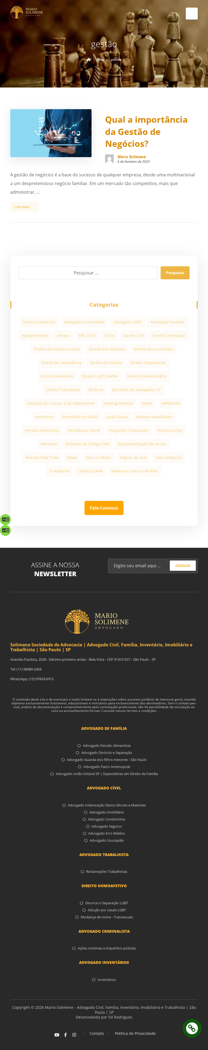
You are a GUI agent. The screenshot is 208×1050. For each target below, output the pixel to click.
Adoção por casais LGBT (107, 910)
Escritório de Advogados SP (136, 389)
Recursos (49, 443)
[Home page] (89, 59)
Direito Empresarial (148, 362)
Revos (72, 457)
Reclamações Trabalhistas (106, 871)
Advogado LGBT (127, 322)
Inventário (44, 416)
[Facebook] (65, 1034)
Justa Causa (117, 416)
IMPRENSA (170, 403)
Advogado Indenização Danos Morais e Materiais (107, 805)
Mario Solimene (132, 156)
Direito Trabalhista (63, 389)
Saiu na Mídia (98, 457)
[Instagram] (74, 1034)
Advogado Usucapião (107, 840)
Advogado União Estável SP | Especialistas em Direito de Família (107, 773)
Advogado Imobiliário (106, 812)
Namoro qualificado (154, 416)
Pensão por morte (84, 430)
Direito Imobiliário (57, 376)
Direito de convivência (61, 362)
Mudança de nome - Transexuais (107, 917)
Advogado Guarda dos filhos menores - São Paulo (107, 759)
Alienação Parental (167, 322)
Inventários (107, 979)
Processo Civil (170, 430)
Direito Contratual (169, 335)
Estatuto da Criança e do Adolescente (61, 403)
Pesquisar (175, 272)
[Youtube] (57, 1034)
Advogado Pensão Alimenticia (107, 745)
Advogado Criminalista (84, 322)
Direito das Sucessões (153, 349)
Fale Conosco (104, 508)
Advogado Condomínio (106, 819)
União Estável (90, 471)
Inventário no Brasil (80, 416)
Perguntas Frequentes (129, 430)
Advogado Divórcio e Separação (106, 752)
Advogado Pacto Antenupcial (106, 766)
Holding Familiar (118, 403)
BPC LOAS (87, 335)
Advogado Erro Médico (106, 833)
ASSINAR (182, 565)
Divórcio (96, 389)
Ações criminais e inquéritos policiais (107, 948)
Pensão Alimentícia (42, 430)
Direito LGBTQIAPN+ (100, 376)
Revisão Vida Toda (41, 457)
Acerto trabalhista (39, 322)
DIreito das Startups (107, 349)
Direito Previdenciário (146, 376)
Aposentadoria (35, 335)
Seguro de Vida (133, 457)
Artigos (63, 335)
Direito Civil (133, 335)
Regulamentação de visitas (142, 443)
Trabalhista (59, 471)
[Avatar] (109, 158)
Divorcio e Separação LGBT (106, 902)
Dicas (110, 335)
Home (147, 403)
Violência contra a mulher (134, 471)
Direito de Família (106, 362)
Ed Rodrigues (120, 1017)
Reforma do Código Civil (87, 443)
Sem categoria (168, 457)
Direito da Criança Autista (57, 349)
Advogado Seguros (107, 826)
